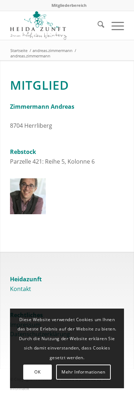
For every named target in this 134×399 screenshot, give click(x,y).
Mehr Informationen (83, 372)
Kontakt (20, 289)
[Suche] (97, 25)
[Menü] (114, 25)
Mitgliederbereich (68, 5)
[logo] (55, 25)
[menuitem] (69, 5)
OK (37, 372)
